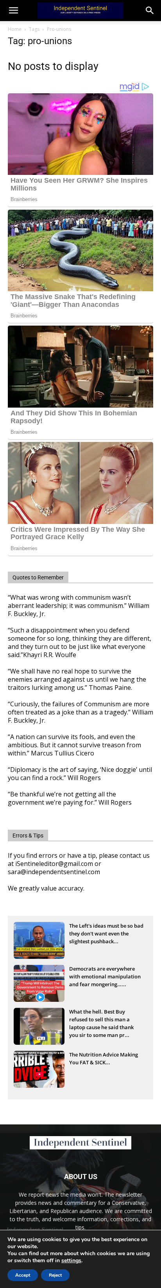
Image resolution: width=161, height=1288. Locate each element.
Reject (55, 1275)
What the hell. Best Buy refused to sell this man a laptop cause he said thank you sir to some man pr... (101, 1020)
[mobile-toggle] (13, 10)
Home (14, 29)
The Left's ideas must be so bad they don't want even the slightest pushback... (106, 933)
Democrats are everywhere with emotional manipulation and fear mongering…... (105, 976)
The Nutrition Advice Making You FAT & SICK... (103, 1058)
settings (71, 1260)
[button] (150, 10)
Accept (22, 1275)
